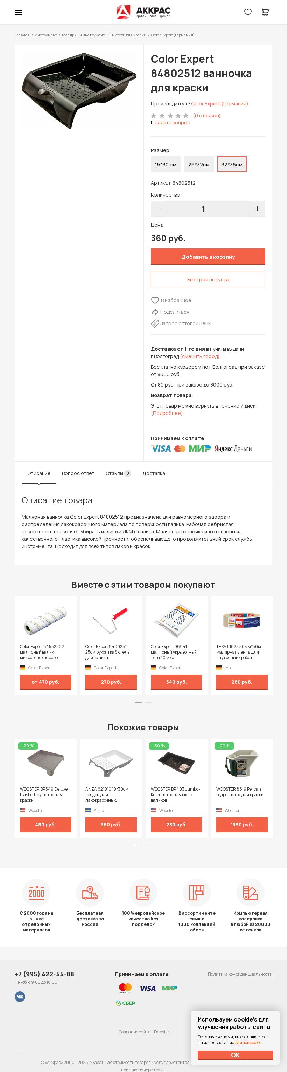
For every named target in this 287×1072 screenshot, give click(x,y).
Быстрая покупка (208, 279)
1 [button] (138, 702)
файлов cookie (248, 1042)
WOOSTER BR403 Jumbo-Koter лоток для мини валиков (175, 794)
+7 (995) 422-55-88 (44, 974)
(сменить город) (200, 356)
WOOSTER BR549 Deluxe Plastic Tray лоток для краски (44, 794)
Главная (22, 34)
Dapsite (161, 1032)
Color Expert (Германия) (219, 103)
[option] (79, 90)
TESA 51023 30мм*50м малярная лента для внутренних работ (238, 652)
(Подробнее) (167, 413)
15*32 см (165, 164)
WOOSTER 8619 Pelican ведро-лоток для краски (240, 792)
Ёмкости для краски (128, 34)
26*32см (199, 164)
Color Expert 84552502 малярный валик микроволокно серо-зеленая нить (42, 652)
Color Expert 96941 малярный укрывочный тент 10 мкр (174, 652)
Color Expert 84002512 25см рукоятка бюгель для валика (107, 652)
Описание (39, 473)
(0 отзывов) (207, 115)
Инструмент (46, 34)
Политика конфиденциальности (240, 974)
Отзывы (117, 473)
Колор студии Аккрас (144, 12)
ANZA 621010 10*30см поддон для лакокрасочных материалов (106, 794)
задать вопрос (172, 122)
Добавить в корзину (208, 256)
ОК (235, 1055)
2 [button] (148, 702)
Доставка (153, 473)
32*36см (232, 164)
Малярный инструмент (83, 34)
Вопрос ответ (78, 473)
